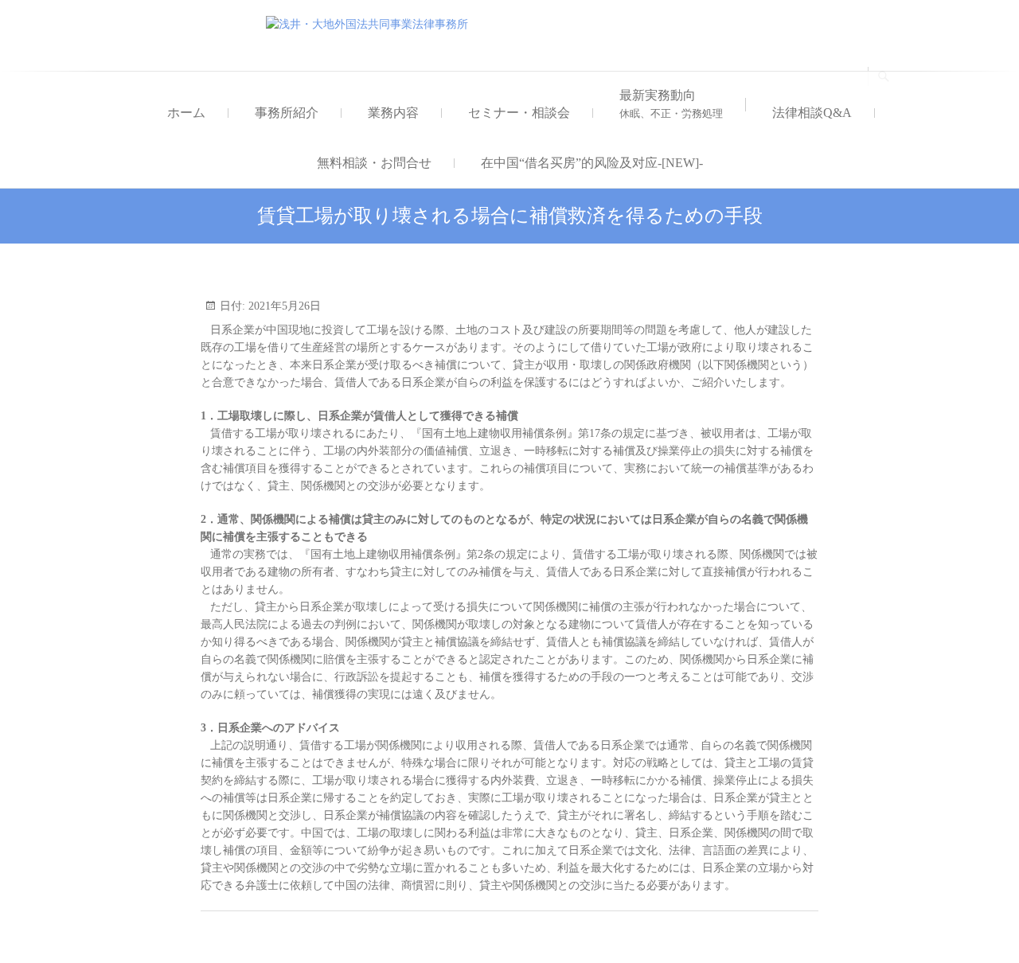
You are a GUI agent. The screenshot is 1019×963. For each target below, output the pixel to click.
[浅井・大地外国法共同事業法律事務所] (371, 24)
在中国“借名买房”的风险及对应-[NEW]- (592, 163)
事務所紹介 (286, 112)
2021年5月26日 (283, 306)
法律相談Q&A (812, 112)
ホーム (186, 112)
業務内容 (393, 112)
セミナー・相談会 (519, 112)
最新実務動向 (671, 103)
